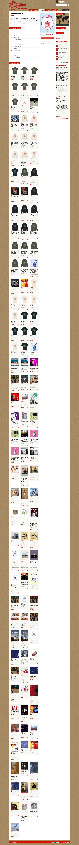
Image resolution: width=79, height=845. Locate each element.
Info (57, 10)
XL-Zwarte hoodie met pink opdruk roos (15, 233)
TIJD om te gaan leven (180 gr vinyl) (33, 422)
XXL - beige (13, 352)
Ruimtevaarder (33, 714)
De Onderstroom (14, 791)
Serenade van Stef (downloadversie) (34, 385)
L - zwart (22, 336)
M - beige (23, 305)
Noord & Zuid (23, 750)
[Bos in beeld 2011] (47, 23)
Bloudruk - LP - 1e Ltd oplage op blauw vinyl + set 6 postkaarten (34, 271)
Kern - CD (32, 457)
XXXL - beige (33, 160)
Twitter (57, 842)
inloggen (48, 1)
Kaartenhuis (23, 196)
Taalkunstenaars (33, 406)
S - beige (13, 305)
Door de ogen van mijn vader (15, 289)
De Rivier (15, 32)
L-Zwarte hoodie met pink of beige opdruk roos (34, 215)
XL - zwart (32, 336)
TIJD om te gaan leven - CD (14, 440)
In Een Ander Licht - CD (23, 660)
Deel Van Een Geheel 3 (18, 52)
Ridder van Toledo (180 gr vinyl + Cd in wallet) (15, 458)
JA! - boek (13, 714)
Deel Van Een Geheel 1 (18, 39)
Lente (22, 521)
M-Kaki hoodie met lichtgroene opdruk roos (24, 252)
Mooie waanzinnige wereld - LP (23, 542)
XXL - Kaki (32, 92)
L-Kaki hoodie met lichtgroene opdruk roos (34, 252)
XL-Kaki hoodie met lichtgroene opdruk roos (14, 270)
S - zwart (32, 321)
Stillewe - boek (33, 676)
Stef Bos (12, 15)
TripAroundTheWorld (19, 5)
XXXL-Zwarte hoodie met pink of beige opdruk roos (33, 179)
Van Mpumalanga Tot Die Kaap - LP (24, 403)
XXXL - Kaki (13, 107)
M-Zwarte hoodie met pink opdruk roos (24, 215)
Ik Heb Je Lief (16, 37)
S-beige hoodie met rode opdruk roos (33, 125)
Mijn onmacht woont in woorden (24, 502)
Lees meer (42, 43)
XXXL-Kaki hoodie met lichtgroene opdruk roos (24, 179)
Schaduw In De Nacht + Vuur (24, 796)
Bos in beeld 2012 (34, 585)
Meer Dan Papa (14, 776)
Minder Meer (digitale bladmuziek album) (13, 564)
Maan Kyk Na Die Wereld (18, 44)
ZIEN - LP (23, 288)
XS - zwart (23, 321)
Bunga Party (16, 59)
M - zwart (13, 336)
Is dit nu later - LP (34, 497)
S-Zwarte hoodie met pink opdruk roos (14, 215)
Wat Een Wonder (17, 50)
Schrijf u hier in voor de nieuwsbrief (62, 29)
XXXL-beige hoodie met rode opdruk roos (24, 161)
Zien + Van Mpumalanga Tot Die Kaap (14, 754)
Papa (15, 41)
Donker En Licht (24, 733)
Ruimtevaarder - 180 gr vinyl (33, 108)
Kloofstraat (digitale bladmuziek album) (13, 587)
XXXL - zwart (13, 177)
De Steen (15, 55)
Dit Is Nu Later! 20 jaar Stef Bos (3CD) (24, 623)
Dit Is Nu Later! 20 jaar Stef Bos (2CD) (15, 623)
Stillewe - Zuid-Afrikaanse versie (14, 660)
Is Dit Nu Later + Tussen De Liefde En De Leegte (24, 816)
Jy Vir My (32, 659)
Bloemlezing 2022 (34, 368)
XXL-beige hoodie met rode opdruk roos (15, 161)
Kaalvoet (13, 541)
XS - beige (32, 288)
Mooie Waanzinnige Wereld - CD (33, 542)
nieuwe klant (53, 1)
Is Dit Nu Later (14, 832)
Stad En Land (23, 771)
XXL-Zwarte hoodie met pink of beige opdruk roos (24, 234)
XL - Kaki (22, 92)
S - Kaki (22, 76)
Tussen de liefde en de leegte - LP (24, 422)
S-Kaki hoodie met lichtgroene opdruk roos (15, 252)
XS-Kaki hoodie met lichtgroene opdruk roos (33, 233)
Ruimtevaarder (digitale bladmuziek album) (24, 564)
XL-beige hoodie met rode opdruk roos (33, 143)
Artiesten (36, 10)
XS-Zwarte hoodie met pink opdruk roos (34, 197)
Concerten (47, 10)
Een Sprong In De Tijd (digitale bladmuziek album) (24, 480)
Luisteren (66, 10)
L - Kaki (12, 92)
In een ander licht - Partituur (24, 643)
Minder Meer (23, 604)
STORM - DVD (23, 679)
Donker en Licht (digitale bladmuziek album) (33, 564)
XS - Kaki (13, 76)
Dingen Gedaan (17, 57)
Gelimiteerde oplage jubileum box (14, 519)
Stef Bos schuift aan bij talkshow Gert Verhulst (61, 84)
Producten (41, 10)
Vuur (12, 811)
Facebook (53, 842)
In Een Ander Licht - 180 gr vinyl (14, 125)
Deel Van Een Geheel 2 (18, 46)
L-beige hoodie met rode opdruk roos (24, 143)
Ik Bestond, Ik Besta (17, 35)
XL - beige (32, 305)
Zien (31, 750)
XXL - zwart (23, 352)
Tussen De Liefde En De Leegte (34, 812)
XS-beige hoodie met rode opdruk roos (24, 125)
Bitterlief (22, 368)
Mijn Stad (15, 48)
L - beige (13, 321)
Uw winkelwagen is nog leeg (63, 2)
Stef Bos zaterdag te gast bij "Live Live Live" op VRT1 (62, 102)
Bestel (18, 79)
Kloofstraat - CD (33, 638)
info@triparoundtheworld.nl (65, 842)
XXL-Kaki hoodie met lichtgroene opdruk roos (24, 270)
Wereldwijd (13, 475)
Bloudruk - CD (33, 352)
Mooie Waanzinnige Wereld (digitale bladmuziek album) (33, 523)
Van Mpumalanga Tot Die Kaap (33, 734)
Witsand (15, 53)
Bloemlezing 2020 (15, 402)
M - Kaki (32, 76)
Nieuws (53, 10)
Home (30, 10)
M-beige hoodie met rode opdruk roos (14, 143)
